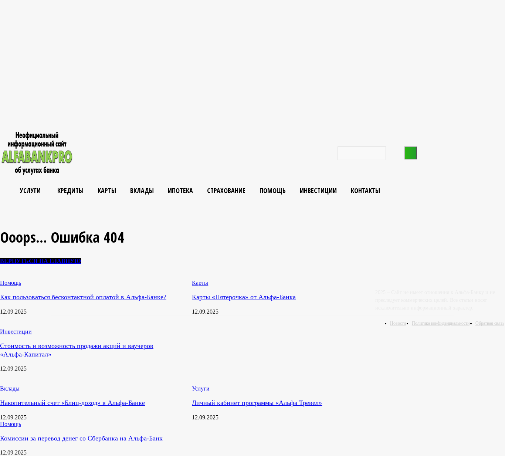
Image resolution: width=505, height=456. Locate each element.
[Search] (410, 152)
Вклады (10, 388)
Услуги (201, 388)
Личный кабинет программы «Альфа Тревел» (257, 402)
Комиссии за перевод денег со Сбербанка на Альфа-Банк (81, 438)
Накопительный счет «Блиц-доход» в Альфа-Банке (72, 402)
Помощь (10, 424)
